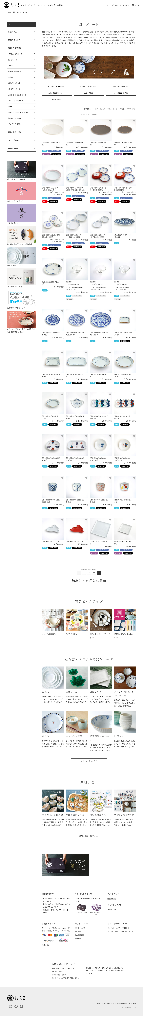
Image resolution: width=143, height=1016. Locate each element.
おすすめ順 (131, 109)
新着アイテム (13, 32)
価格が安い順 (100, 109)
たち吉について (80, 928)
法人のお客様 (79, 935)
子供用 (11, 77)
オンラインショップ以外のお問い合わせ (120, 931)
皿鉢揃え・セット (14, 71)
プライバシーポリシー (113, 1003)
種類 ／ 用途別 (17, 12)
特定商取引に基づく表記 (128, 1003)
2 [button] (83, 572)
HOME (9, 12)
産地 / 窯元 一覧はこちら (89, 836)
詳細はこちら (111, 899)
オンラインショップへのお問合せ (118, 928)
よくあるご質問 (57, 971)
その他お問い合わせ (59, 975)
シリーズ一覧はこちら (89, 761)
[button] (99, 573)
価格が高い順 (112, 109)
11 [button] (94, 572)
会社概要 (78, 931)
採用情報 (78, 938)
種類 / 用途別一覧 (15, 54)
